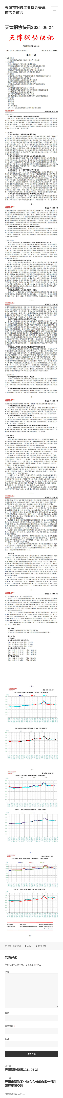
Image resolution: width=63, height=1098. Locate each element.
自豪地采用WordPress (15, 1094)
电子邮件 (10, 1026)
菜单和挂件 (54, 9)
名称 (8, 1013)
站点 (7, 1039)
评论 (7, 971)
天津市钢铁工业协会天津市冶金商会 (25, 10)
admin (30, 946)
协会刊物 (42, 946)
